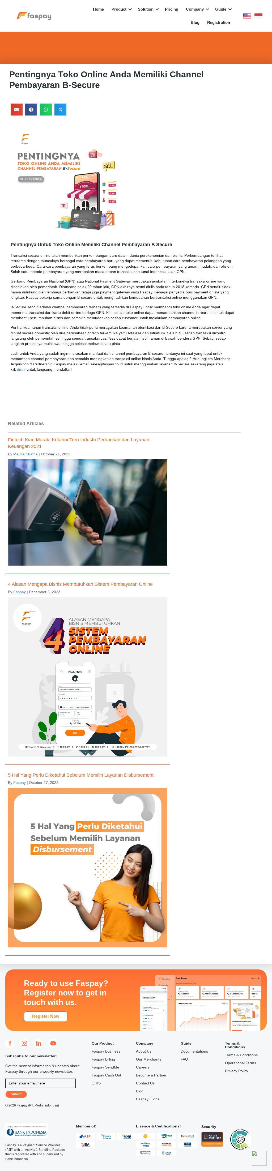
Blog (195, 22)
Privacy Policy (236, 1071)
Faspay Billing (103, 1059)
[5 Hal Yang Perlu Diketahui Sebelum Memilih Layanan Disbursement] (87, 861)
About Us (143, 1051)
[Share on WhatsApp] (46, 110)
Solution (146, 9)
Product (119, 9)
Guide (220, 9)
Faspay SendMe (105, 1067)
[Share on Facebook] (31, 110)
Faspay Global (148, 1099)
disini (21, 369)
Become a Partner (151, 1075)
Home (98, 9)
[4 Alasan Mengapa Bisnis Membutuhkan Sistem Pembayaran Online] (87, 670)
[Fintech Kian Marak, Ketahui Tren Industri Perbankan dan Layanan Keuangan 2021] (87, 503)
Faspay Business (106, 1051)
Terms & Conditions (241, 1055)
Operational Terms (240, 1063)
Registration (218, 22)
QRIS (96, 1083)
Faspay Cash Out (106, 1075)
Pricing (171, 9)
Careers (143, 1067)
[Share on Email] (17, 110)
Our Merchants (148, 1059)
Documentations (194, 1051)
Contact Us (145, 1083)
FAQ (184, 1059)
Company (195, 9)
